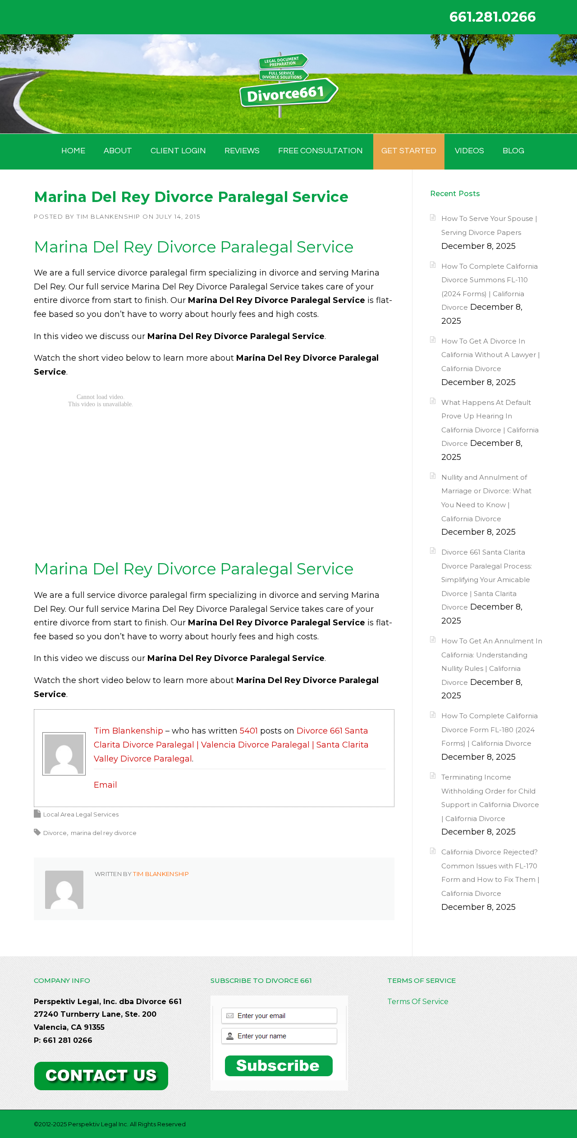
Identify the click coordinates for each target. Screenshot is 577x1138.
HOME (73, 151)
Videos (469, 151)
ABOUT (118, 151)
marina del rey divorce (104, 832)
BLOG (513, 151)
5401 (249, 731)
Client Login (178, 151)
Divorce (55, 832)
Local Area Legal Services (81, 814)
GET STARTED (408, 151)
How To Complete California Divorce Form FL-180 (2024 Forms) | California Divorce (489, 729)
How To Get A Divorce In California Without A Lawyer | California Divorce (490, 355)
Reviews (242, 151)
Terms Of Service (418, 1001)
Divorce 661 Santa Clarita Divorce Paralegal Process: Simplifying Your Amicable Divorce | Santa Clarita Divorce (486, 579)
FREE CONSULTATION (320, 151)
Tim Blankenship (109, 216)
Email (105, 785)
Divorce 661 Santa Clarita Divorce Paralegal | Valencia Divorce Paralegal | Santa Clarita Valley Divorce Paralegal (231, 744)
